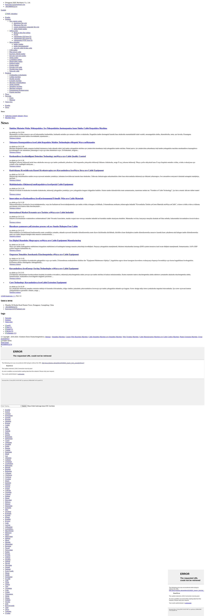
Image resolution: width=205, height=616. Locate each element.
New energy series (15, 21)
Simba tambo (13, 58)
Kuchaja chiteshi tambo (17, 54)
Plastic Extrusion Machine (188, 337)
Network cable (14, 71)
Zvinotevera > (9, 296)
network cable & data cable (23, 48)
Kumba (7, 17)
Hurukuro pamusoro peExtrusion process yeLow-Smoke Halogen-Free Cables (43, 226)
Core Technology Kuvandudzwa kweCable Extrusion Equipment (38, 282)
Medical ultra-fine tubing (22, 33)
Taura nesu (8, 102)
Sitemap (48, 337)
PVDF (16, 35)
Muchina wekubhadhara (17, 83)
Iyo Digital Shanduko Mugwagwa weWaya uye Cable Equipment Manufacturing (45, 240)
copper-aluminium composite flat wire (26, 27)
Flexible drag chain (15, 69)
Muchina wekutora (15, 88)
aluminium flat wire (20, 23)
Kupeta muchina (14, 92)
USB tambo (13, 50)
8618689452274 (6, 344)
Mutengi (12, 100)
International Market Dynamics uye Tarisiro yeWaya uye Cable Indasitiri (41, 212)
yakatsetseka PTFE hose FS (23, 40)
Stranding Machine (58, 337)
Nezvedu (8, 96)
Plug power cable (15, 52)
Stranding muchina (15, 86)
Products (8, 73)
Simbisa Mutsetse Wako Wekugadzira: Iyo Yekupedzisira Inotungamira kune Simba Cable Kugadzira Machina (58, 128)
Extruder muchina (15, 81)
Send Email (5, 342)
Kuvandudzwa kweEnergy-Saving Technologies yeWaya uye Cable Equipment (43, 268)
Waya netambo (14, 42)
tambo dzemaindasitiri (21, 46)
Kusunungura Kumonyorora (19, 90)
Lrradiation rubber (15, 59)
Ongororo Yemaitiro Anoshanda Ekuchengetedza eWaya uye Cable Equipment (44, 254)
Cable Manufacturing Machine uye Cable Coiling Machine (159, 337)
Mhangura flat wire (20, 25)
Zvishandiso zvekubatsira (17, 75)
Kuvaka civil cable (15, 67)
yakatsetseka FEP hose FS (22, 36)
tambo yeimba (18, 44)
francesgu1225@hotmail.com (15, 4)
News (7, 94)
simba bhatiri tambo (20, 29)
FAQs (11, 98)
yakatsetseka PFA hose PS (22, 38)
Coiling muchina (15, 77)
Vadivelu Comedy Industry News (16, 116)
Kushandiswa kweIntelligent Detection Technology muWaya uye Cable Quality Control (47, 156)
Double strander (14, 79)
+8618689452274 (11, 6)
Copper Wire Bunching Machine (77, 337)
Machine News (10, 118)
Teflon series (13, 31)
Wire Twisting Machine (130, 337)
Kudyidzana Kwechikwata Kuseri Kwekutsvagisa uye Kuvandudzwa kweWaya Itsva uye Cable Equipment (56, 170)
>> (15, 296)
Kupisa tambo (14, 65)
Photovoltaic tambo (15, 61)
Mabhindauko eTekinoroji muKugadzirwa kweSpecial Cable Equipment (41, 184)
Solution (8, 19)
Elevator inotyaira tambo (17, 56)
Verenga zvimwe (15, 138)
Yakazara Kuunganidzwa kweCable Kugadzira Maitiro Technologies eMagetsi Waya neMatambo (52, 142)
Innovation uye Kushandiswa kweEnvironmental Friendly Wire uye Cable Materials (46, 198)
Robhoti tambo (14, 63)
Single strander (14, 84)
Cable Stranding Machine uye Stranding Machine (105, 337)
